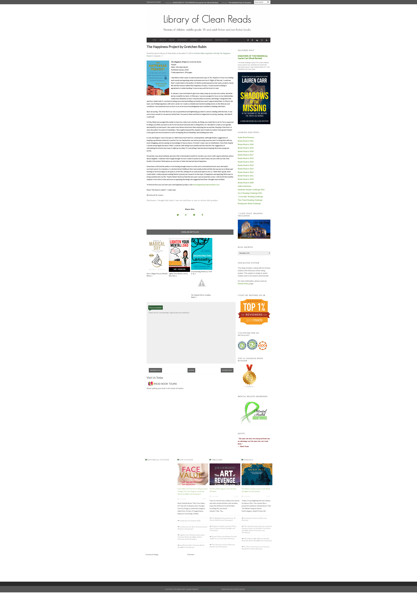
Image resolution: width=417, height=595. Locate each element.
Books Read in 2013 (246, 169)
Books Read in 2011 (245, 176)
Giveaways (194, 40)
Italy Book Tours (206, 40)
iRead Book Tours (221, 40)
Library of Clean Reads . (210, 589)
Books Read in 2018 (246, 151)
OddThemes (250, 589)
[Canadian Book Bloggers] (249, 387)
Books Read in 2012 (246, 172)
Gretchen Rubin (199, 53)
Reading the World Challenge (249, 203)
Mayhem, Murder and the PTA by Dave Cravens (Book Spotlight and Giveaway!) (223, 528)
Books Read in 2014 (246, 165)
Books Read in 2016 (246, 162)
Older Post (227, 370)
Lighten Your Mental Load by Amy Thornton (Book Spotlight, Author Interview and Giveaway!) (191, 537)
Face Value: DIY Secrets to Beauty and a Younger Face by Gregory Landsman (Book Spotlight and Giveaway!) (193, 491)
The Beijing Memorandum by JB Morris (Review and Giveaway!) (222, 519)
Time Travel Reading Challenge (250, 200)
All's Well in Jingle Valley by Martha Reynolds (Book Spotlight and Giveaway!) (257, 539)
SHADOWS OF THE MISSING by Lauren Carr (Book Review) (195, 2)
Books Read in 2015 (246, 158)
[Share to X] (178, 215)
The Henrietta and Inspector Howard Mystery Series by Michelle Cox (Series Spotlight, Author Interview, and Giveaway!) (257, 529)
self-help (216, 53)
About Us (163, 40)
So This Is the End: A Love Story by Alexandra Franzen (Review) (255, 548)
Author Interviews (244, 186)
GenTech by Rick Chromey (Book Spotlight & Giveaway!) (191, 546)
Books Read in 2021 (246, 141)
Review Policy (243, 284)
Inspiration (209, 53)
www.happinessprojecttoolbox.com (205, 185)
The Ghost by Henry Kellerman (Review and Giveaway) (222, 545)
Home (154, 40)
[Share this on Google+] (186, 215)
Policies (172, 40)
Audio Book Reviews (246, 137)
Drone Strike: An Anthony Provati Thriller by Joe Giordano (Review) (223, 537)
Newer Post (155, 370)
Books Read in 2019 (246, 148)
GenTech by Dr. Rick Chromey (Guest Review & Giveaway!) (192, 528)
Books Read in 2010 (246, 179)
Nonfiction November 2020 (190, 521)
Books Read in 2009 (246, 183)
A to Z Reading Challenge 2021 (250, 193)
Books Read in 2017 (246, 155)
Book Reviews (182, 40)
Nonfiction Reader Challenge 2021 (251, 190)
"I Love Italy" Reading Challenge (250, 197)
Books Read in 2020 (246, 144)
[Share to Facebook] (202, 215)
